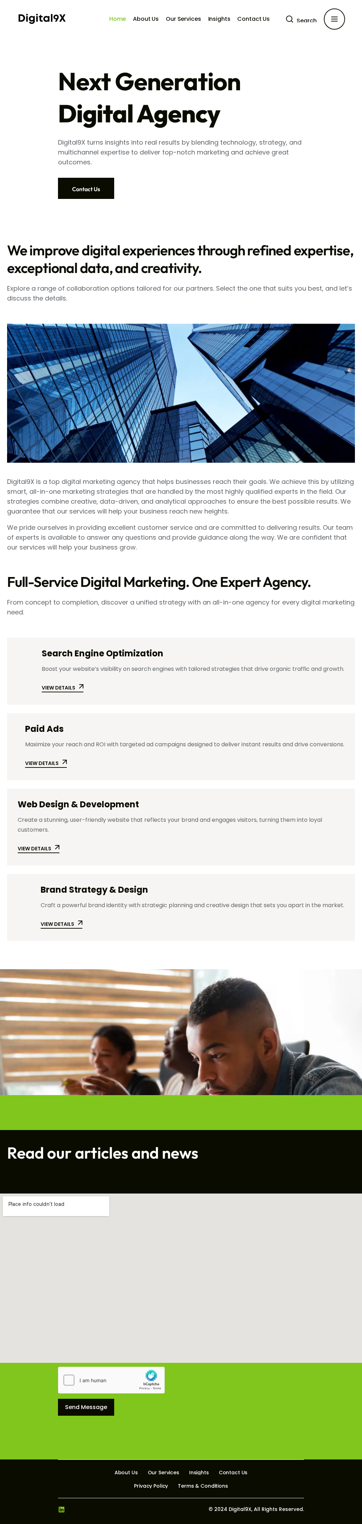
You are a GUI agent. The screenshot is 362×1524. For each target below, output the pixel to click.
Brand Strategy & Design (94, 889)
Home (117, 19)
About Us (146, 19)
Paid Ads (44, 729)
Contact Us (253, 19)
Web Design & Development (78, 804)
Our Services (183, 19)
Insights (219, 19)
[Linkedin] (61, 1509)
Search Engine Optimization (102, 653)
